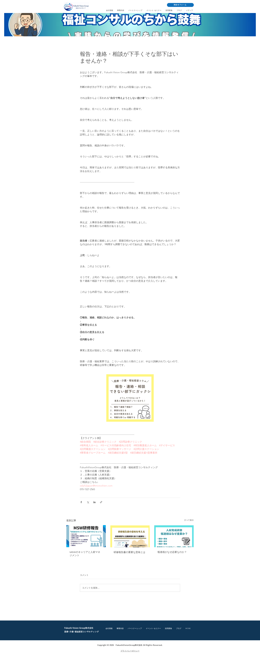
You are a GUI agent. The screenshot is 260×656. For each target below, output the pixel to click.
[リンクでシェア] (101, 502)
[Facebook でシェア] (81, 502)
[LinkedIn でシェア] (94, 502)
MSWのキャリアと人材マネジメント (85, 554)
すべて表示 (189, 520)
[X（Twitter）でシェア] (88, 502)
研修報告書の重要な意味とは (129, 552)
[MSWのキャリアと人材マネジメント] (86, 536)
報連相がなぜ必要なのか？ (172, 552)
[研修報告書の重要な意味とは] (130, 536)
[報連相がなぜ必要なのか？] (174, 536)
